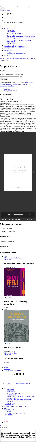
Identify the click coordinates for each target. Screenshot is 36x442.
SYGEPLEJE (11, 391)
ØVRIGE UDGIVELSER (15, 393)
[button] (0, 425)
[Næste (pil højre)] (2, 429)
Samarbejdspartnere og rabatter (16, 413)
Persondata (7, 369)
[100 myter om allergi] (10, 353)
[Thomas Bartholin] (16, 342)
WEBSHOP (7, 388)
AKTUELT (7, 408)
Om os (9, 411)
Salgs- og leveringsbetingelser (12, 370)
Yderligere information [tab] (10, 91)
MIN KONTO (8, 415)
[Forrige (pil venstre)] (0, 429)
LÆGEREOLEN (12, 398)
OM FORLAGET (9, 410)
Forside (2, 58)
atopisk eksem (27, 84)
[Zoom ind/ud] (0, 427)
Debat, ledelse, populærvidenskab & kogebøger (20, 58)
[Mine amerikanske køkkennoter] (14, 258)
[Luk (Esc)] (6, 427)
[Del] (4, 427)
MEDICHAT (11, 401)
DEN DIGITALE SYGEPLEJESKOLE (19, 400)
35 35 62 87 (6, 383)
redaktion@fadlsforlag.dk (23, 383)
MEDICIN (10, 390)
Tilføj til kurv (4, 79)
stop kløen (11, 86)
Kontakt (6, 367)
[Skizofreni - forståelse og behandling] (14, 296)
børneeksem (3, 86)
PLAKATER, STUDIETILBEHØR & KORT (21, 396)
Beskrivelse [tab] (7, 89)
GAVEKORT (11, 395)
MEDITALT (11, 403)
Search (3, 9)
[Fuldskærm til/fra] (2, 427)
